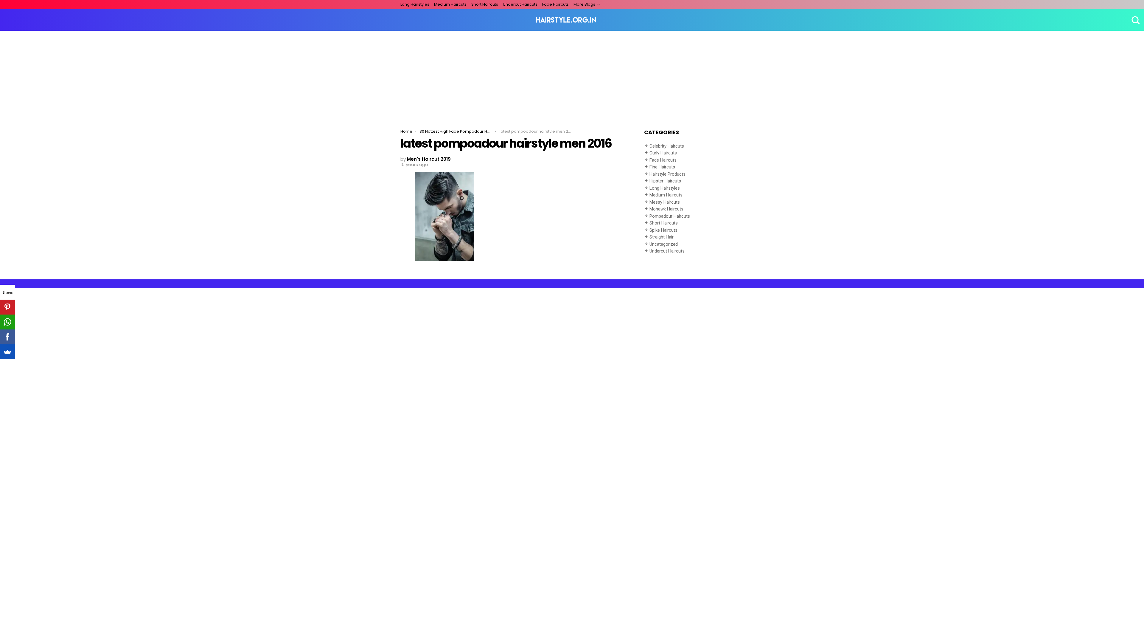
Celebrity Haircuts (666, 146)
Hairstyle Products (667, 174)
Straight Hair (661, 237)
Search (1135, 20)
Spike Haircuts (663, 230)
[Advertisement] (572, 75)
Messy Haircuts (664, 202)
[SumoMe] (7, 351)
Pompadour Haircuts (669, 216)
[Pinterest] (7, 307)
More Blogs (584, 4)
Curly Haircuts (663, 153)
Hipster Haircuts (665, 181)
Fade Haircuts (555, 4)
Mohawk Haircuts (666, 209)
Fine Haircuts (662, 167)
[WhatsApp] (7, 322)
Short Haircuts (484, 4)
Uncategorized (663, 244)
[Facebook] (7, 336)
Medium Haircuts (450, 4)
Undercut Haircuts (520, 4)
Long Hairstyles (414, 4)
